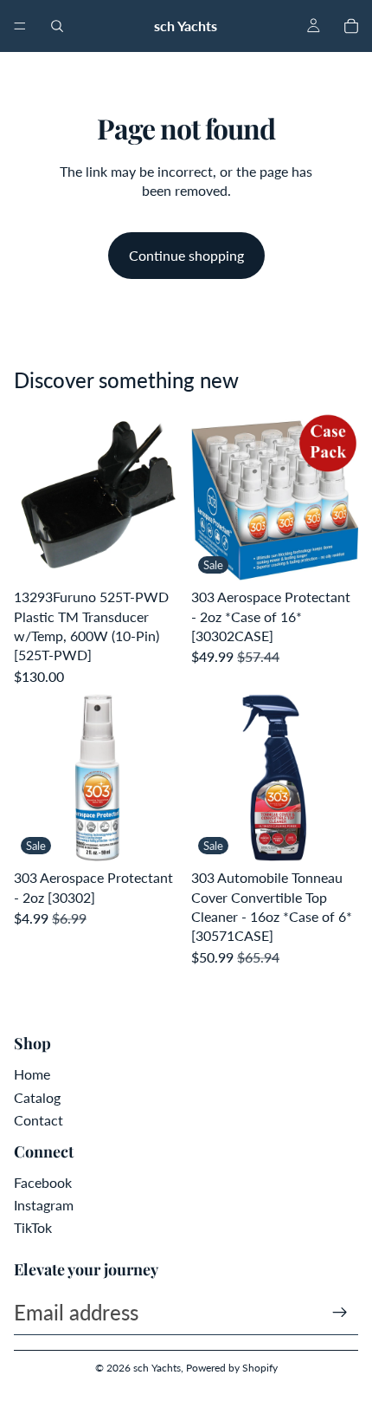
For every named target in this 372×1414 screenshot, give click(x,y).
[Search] (57, 26)
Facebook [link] (43, 1182)
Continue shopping (186, 255)
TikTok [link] (33, 1227)
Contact (38, 1120)
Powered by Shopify (232, 1367)
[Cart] (351, 26)
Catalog (37, 1097)
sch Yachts (157, 1367)
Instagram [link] (44, 1205)
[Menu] (20, 26)
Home (32, 1074)
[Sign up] (340, 1312)
